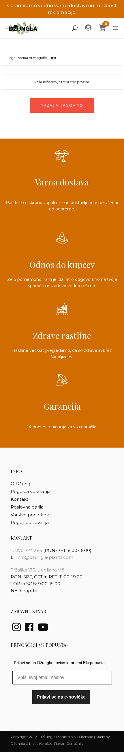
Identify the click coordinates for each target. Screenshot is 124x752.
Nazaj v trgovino (62, 105)
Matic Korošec (40, 743)
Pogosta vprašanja (30, 491)
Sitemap (86, 736)
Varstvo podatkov (30, 514)
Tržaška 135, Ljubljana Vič (37, 570)
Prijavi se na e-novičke (61, 697)
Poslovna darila (27, 507)
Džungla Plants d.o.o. (58, 736)
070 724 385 (29, 550)
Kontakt (19, 499)
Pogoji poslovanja (30, 522)
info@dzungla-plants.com (45, 557)
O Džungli (21, 483)
